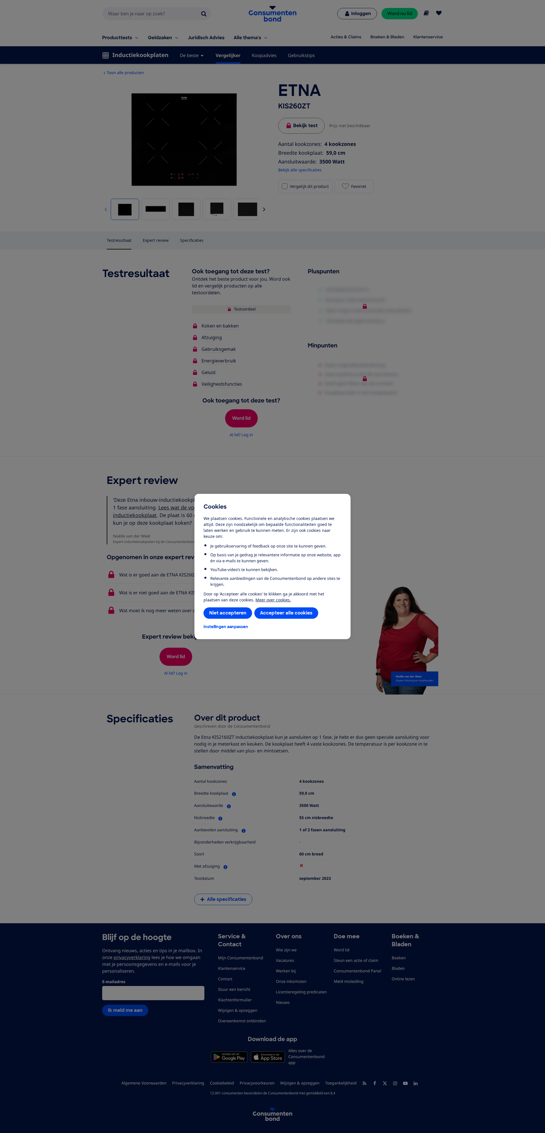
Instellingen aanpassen (226, 626)
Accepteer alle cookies (286, 613)
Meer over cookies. (273, 600)
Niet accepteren (227, 613)
